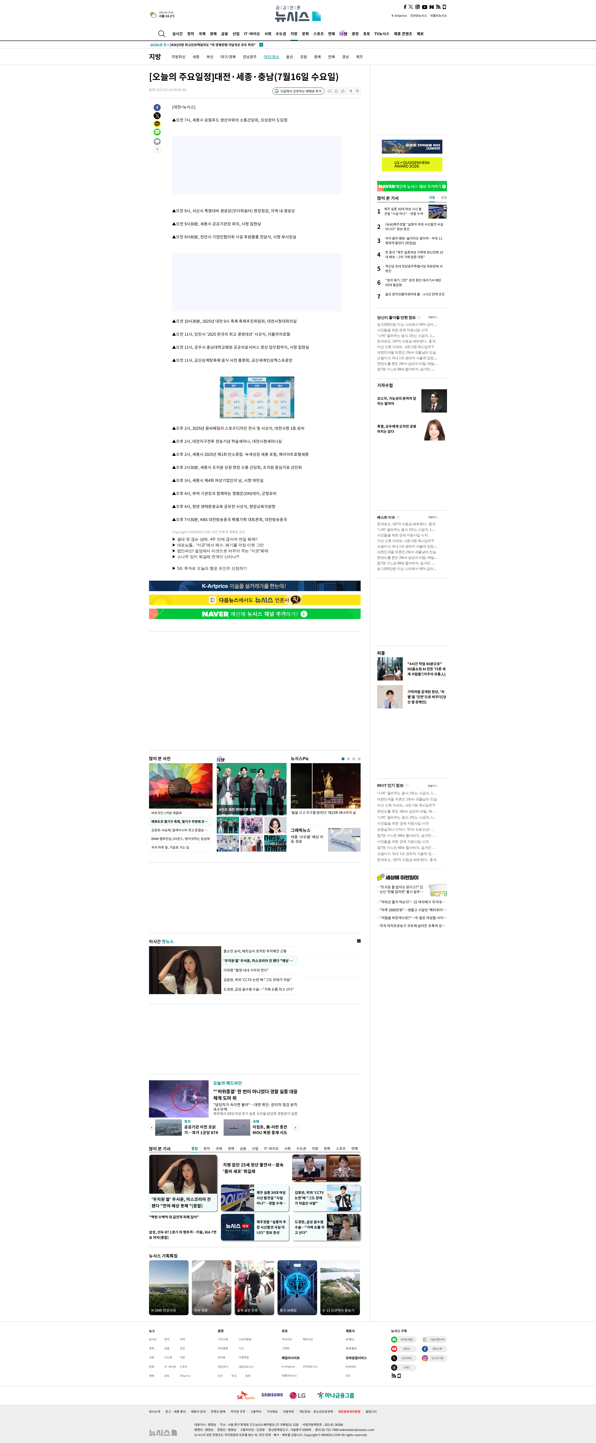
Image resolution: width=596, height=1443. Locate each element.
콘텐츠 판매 (218, 1411)
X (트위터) (406, 1358)
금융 (224, 33)
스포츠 (318, 33)
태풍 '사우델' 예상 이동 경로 (307, 839)
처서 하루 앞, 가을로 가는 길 (170, 847)
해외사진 (308, 1339)
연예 (331, 33)
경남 (345, 56)
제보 (420, 33)
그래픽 (285, 1348)
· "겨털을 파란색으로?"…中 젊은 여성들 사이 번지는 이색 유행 (412, 917)
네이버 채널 (406, 1339)
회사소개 (154, 1411)
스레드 (406, 1367)
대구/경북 (228, 56)
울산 (289, 56)
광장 (355, 33)
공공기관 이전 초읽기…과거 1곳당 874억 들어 (201, 1132)
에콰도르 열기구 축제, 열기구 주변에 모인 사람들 (182, 821)
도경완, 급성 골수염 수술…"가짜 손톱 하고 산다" (259, 989)
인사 (220, 1376)
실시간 (177, 33)
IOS (348, 1375)
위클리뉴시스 (438, 15)
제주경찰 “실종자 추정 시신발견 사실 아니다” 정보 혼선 (271, 1227)
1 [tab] (343, 758)
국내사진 (287, 1339)
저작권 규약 (237, 1411)
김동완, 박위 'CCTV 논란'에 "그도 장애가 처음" (257, 979)
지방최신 (179, 56)
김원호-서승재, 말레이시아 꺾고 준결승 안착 (181, 830)
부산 (210, 56)
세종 (196, 56)
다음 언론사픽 (437, 1339)
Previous (151, 1127)
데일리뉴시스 (246, 1367)
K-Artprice (399, 15)
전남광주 (250, 56)
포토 (366, 33)
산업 (236, 33)
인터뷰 (221, 1357)
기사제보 (272, 1411)
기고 (241, 1348)
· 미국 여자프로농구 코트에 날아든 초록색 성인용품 (412, 925)
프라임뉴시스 (418, 15)
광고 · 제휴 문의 (175, 1411)
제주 (359, 56)
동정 (248, 1376)
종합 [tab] (444, 197)
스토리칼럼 (245, 1339)
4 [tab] (359, 758)
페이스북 (437, 1349)
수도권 (281, 33)
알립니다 (371, 1411)
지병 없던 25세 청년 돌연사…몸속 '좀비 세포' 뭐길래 (253, 1168)
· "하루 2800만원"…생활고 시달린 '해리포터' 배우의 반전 (412, 910)
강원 (303, 56)
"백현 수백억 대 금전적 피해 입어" (174, 1216)
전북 (331, 56)
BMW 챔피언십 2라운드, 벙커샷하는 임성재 (180, 838)
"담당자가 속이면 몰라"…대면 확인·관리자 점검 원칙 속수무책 (255, 1107)
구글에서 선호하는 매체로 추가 (301, 91)
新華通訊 (351, 1348)
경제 (213, 33)
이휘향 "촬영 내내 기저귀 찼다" (247, 970)
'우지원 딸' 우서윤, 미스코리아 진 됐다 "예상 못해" (260, 960)
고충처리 (255, 1411)
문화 (305, 33)
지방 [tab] (432, 197)
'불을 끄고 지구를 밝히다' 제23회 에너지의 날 (323, 812)
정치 (190, 33)
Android (351, 1366)
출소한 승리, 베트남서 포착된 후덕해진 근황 (255, 951)
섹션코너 (223, 1367)
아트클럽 (223, 1348)
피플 (381, 653)
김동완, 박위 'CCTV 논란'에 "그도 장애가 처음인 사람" (309, 1198)
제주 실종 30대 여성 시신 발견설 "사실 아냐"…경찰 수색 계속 (271, 1198)
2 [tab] (348, 758)
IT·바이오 (252, 33)
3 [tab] (353, 758)
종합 (194, 1148)
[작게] (350, 91)
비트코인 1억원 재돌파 (166, 812)
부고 (234, 1376)
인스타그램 (437, 1358)
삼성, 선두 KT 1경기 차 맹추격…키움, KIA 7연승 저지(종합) (183, 1235)
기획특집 (244, 1357)
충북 (317, 56)
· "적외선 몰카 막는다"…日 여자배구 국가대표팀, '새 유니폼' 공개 (412, 902)
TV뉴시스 (381, 33)
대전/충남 (271, 56)
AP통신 (350, 1339)
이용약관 (288, 1411)
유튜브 (406, 1349)
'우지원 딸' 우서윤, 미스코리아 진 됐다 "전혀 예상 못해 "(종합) (181, 1202)
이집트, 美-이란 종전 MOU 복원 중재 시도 (270, 1129)
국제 (202, 33)
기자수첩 (385, 385)
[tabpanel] (326, 792)
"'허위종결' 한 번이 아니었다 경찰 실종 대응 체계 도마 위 (255, 1094)
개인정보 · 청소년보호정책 (316, 1411)
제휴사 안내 (198, 1411)
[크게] (357, 91)
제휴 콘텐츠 (403, 33)
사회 (267, 33)
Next (295, 1127)
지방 (294, 33)
